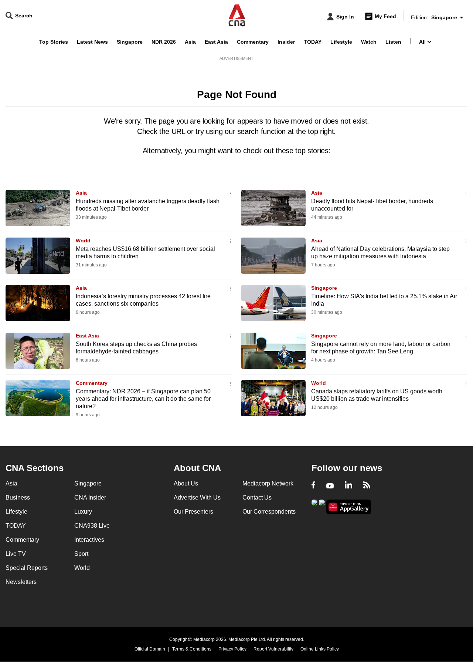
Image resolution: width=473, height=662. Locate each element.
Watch (369, 42)
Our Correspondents (269, 511)
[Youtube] (330, 486)
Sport (81, 554)
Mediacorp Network (267, 483)
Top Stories (53, 42)
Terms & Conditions (191, 649)
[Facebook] (313, 486)
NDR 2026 (164, 42)
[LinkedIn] (348, 486)
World (83, 240)
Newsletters (21, 582)
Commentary (253, 42)
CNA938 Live (92, 525)
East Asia (216, 42)
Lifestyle (341, 42)
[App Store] (322, 506)
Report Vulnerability (273, 649)
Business (18, 497)
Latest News (92, 42)
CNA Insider (90, 497)
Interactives (89, 540)
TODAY (312, 42)
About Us (186, 483)
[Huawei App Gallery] (348, 507)
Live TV (16, 554)
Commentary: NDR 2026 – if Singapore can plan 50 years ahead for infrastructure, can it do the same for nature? (143, 398)
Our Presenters (193, 511)
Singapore (130, 42)
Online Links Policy (319, 649)
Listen (393, 42)
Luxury (83, 511)
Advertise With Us (197, 497)
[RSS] (366, 486)
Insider (286, 42)
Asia (190, 42)
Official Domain (150, 649)
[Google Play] (314, 506)
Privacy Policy (232, 649)
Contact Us (257, 497)
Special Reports (27, 568)
